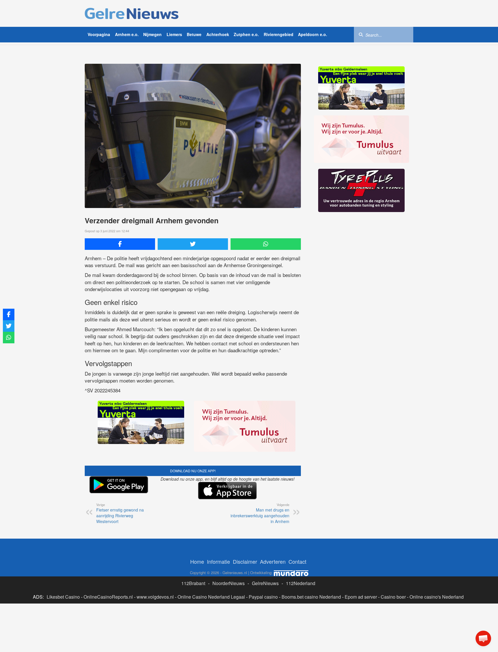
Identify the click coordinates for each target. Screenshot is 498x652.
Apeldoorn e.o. (312, 34)
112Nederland (300, 583)
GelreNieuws (265, 583)
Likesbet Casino (63, 596)
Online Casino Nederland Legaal (211, 596)
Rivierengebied (278, 34)
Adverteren (273, 561)
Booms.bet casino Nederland (311, 596)
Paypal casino (263, 596)
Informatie (218, 561)
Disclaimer (245, 561)
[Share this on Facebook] (120, 244)
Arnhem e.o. (127, 34)
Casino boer (393, 596)
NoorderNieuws (228, 583)
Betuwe (194, 34)
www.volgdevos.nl (155, 596)
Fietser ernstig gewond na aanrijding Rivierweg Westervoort (120, 513)
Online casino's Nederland (437, 596)
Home (197, 561)
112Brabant (193, 583)
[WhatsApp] (266, 244)
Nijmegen (152, 34)
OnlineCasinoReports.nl (108, 596)
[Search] (360, 34)
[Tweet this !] (193, 244)
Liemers (174, 34)
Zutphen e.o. (246, 34)
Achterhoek (217, 34)
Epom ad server (361, 596)
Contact (297, 561)
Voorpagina (99, 34)
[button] (483, 638)
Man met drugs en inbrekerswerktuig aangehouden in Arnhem (260, 513)
